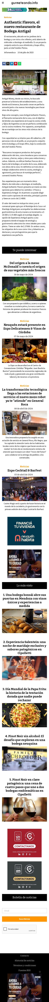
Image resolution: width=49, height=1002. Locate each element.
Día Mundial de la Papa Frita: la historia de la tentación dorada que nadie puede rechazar (25, 694)
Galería (38, 72)
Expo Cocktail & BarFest (24, 470)
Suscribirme (24, 919)
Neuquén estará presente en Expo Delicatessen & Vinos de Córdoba (24, 328)
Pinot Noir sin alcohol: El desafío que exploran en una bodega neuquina (24, 739)
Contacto (24, 955)
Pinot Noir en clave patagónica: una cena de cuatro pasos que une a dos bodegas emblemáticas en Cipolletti (24, 787)
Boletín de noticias (24, 897)
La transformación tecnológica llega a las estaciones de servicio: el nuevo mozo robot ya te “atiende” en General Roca (24, 397)
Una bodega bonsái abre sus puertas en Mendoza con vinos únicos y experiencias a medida (24, 600)
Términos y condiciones (24, 965)
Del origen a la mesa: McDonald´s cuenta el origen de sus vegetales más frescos (24, 266)
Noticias (8, 17)
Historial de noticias (24, 960)
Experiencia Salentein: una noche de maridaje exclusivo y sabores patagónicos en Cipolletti (24, 647)
